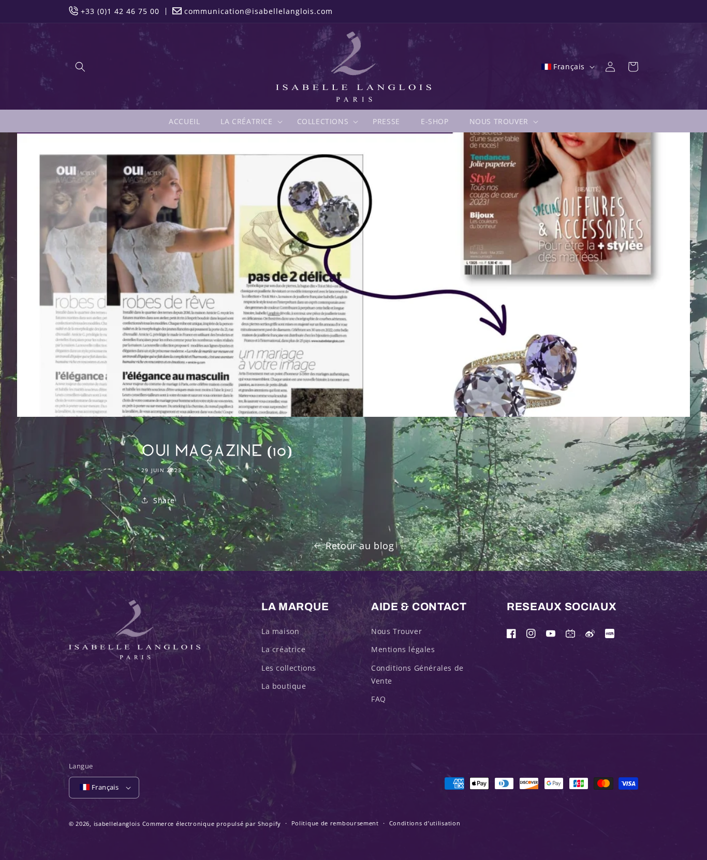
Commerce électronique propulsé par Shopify (211, 823)
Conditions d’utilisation (425, 823)
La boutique (283, 686)
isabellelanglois (117, 823)
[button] (80, 66)
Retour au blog (360, 545)
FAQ (378, 699)
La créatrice (283, 649)
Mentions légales (403, 649)
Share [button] (164, 500)
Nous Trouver (396, 631)
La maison (280, 631)
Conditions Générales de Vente (417, 674)
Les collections (288, 668)
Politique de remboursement (335, 823)
